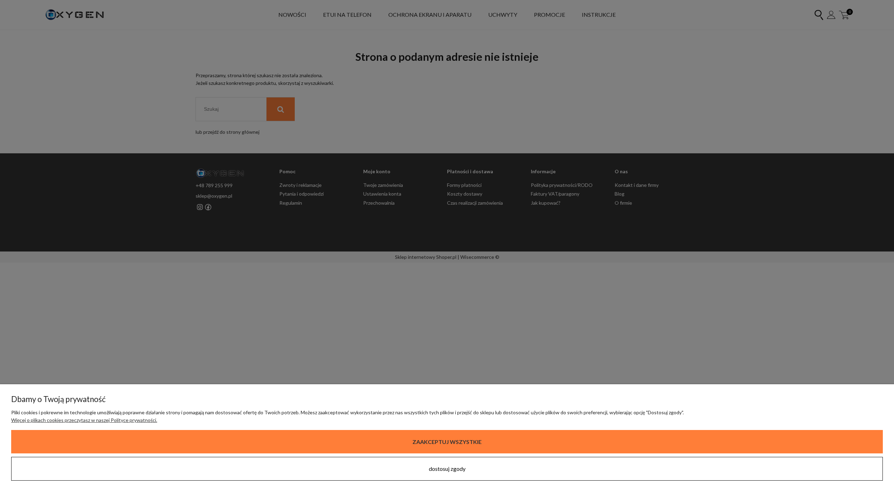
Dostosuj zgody (447, 468)
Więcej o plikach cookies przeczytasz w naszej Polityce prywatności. (84, 420)
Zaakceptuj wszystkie (447, 441)
